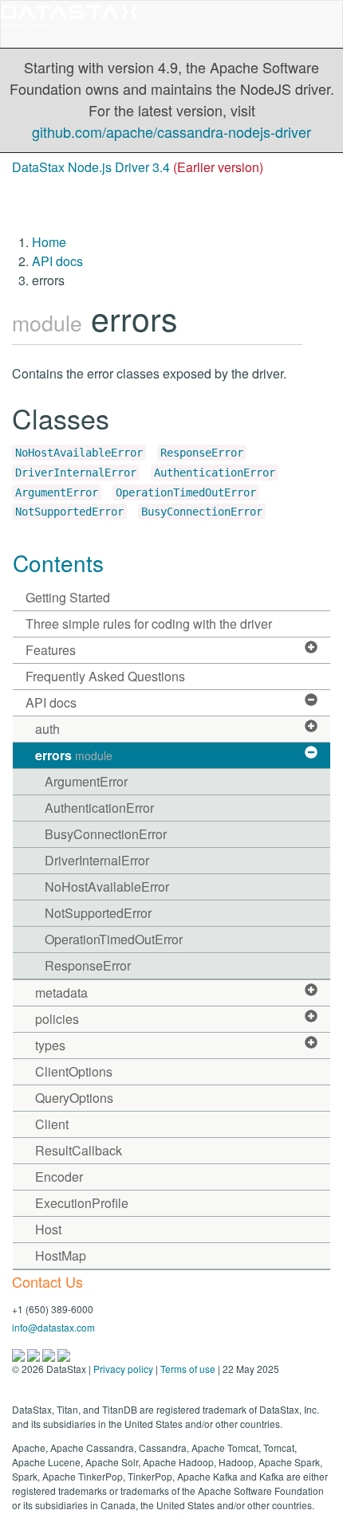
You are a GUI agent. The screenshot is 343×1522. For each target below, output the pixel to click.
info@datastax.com (53, 1327)
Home (49, 242)
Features (51, 650)
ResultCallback (78, 1150)
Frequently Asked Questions (105, 676)
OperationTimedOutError (186, 492)
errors (73, 755)
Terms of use (187, 1368)
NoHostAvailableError (79, 452)
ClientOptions (73, 1071)
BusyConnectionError (201, 511)
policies (57, 1019)
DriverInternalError (75, 472)
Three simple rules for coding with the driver (149, 623)
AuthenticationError (214, 472)
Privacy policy (123, 1368)
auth (47, 729)
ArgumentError (56, 492)
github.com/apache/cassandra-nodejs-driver (171, 131)
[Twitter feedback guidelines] (49, 1353)
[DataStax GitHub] (63, 1353)
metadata (61, 992)
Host (48, 1229)
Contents (58, 563)
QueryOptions (74, 1098)
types (50, 1045)
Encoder (59, 1176)
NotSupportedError (69, 511)
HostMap (60, 1255)
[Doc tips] (34, 1353)
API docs (57, 261)
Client (52, 1124)
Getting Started (68, 597)
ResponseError (201, 452)
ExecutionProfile (81, 1203)
